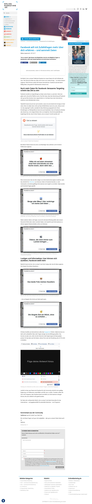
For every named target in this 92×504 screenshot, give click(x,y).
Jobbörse (8, 34)
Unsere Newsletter (9, 22)
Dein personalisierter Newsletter (53, 482)
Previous (70, 54)
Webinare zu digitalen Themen (52, 486)
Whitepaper (9, 26)
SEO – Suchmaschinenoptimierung (29, 482)
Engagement (47, 332)
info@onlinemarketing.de (51, 461)
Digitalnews (8, 19)
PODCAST (8, 45)
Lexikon (7, 24)
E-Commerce (24, 486)
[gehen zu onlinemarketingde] (78, 9)
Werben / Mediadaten (74, 480)
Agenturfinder (48, 480)
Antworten (23, 425)
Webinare (9, 28)
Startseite (23, 41)
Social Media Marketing (32, 41)
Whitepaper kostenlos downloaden (53, 484)
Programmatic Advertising (27, 488)
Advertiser (31, 182)
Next (87, 54)
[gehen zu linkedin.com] (83, 9)
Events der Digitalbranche (51, 492)
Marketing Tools (25, 490)
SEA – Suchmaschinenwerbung (28, 484)
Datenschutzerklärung (44, 465)
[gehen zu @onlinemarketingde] (81, 9)
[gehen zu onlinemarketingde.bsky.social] (86, 9)
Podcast (47, 494)
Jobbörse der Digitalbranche (52, 490)
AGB (70, 492)
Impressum (72, 488)
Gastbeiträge (72, 482)
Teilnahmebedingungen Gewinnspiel (78, 494)
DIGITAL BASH (9, 42)
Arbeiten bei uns (73, 486)
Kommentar (24, 438)
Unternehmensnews (10, 20)
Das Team (71, 484)
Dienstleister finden (50, 488)
